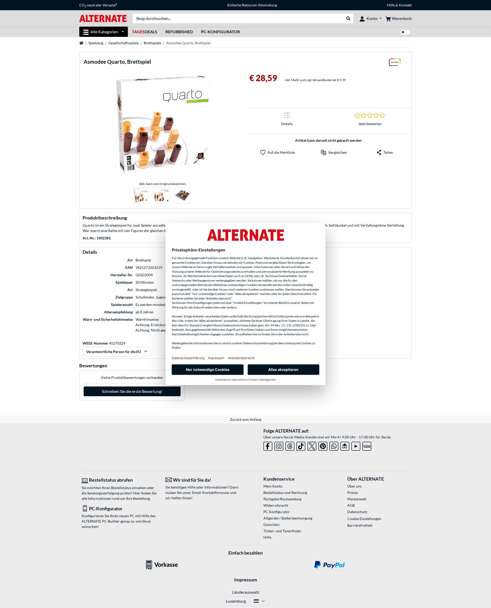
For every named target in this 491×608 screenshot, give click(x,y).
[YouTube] (355, 445)
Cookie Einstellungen (364, 518)
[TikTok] (300, 445)
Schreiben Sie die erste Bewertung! (132, 391)
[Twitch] (366, 445)
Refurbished (179, 31)
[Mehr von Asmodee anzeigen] (394, 63)
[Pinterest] (322, 445)
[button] (334, 152)
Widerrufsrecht (275, 505)
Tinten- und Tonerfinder (282, 531)
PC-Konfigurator (220, 31)
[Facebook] (267, 445)
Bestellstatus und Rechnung (285, 492)
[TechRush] (344, 445)
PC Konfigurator (276, 512)
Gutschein (271, 524)
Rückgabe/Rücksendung (282, 499)
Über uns (354, 486)
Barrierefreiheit (359, 525)
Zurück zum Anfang (245, 419)
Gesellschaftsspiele (123, 43)
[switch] (405, 32)
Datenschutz (357, 512)
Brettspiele (152, 43)
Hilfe (391, 5)
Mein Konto (272, 486)
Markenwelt (356, 499)
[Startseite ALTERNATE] (103, 18)
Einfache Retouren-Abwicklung (252, 5)
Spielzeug (95, 43)
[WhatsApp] (333, 445)
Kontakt (405, 5)
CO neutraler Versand (98, 5)
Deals (144, 31)
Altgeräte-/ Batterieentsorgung (287, 518)
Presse (352, 492)
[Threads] (289, 445)
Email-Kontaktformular (210, 492)
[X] (311, 445)
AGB (351, 505)
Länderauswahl (245, 592)
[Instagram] (278, 445)
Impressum (245, 579)
